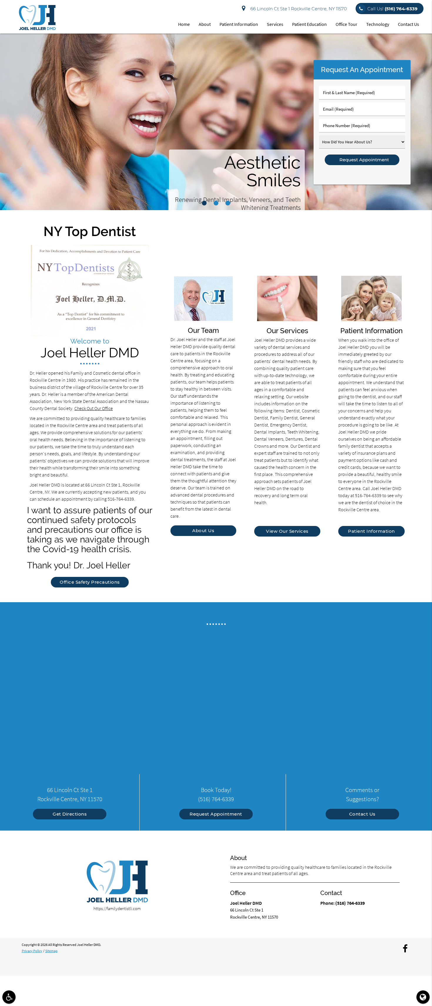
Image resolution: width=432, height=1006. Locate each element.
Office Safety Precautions (90, 582)
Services (275, 24)
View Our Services (287, 531)
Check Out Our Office (93, 408)
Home (184, 24)
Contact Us (408, 24)
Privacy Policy (32, 951)
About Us (203, 530)
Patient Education (309, 24)
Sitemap (51, 951)
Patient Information (239, 24)
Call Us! (392, 8)
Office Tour (346, 24)
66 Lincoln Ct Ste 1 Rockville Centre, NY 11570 (297, 8)
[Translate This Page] (423, 997)
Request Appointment (216, 814)
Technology (377, 24)
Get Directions (70, 814)
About (205, 24)
